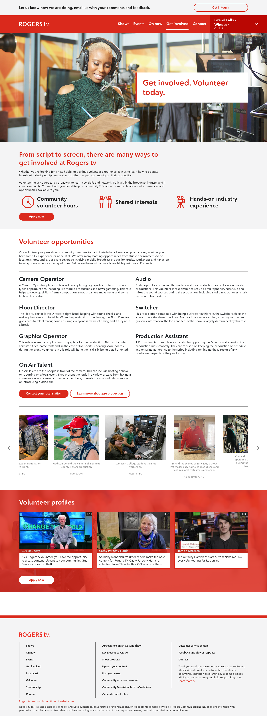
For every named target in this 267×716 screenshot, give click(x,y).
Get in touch (220, 7)
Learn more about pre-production (100, 393)
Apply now (36, 216)
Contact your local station (44, 393)
